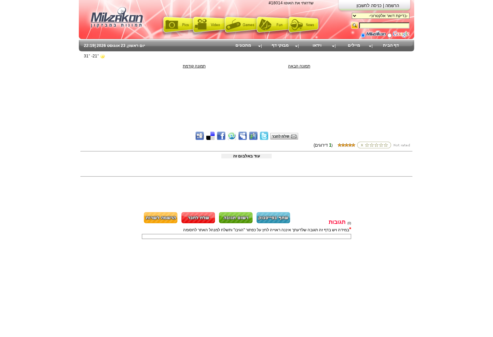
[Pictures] (177, 34)
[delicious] (210, 138)
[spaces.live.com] (253, 138)
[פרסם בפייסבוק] (273, 222)
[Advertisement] (246, 83)
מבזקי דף (280, 45)
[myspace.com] (243, 138)
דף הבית (391, 45)
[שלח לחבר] (198, 222)
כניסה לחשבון (370, 5)
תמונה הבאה (299, 66)
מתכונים (243, 45)
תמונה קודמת (194, 66)
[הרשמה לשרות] (161, 222)
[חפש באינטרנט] (401, 36)
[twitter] (264, 138)
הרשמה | (391, 5)
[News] (304, 34)
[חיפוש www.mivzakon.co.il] (376, 36)
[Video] (209, 34)
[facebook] (221, 138)
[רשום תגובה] (236, 222)
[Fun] (272, 34)
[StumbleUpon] (232, 138)
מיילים (354, 45)
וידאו (317, 45)
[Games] (241, 34)
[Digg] (200, 138)
